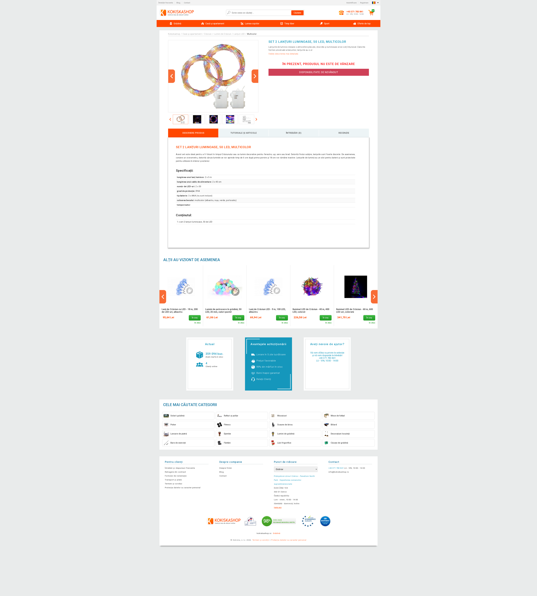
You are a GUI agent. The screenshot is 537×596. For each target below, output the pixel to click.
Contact (187, 3)
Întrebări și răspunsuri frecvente (180, 468)
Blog (178, 3)
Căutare (297, 12)
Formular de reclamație (176, 476)
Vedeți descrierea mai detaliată (283, 54)
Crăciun (208, 34)
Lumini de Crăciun (222, 34)
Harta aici (278, 507)
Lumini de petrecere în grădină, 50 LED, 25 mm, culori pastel (223, 310)
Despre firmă (225, 468)
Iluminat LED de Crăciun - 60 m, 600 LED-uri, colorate (354, 310)
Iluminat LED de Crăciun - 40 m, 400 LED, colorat (311, 310)
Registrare (364, 3)
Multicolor (252, 34)
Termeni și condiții (173, 484)
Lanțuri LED (239, 34)
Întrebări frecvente (165, 3)
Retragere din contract (175, 472)
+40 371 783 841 (327, 358)
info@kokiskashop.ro (338, 472)
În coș (194, 318)
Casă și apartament (192, 34)
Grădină (276, 533)
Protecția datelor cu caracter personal (183, 488)
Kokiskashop (174, 34)
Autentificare (351, 3)
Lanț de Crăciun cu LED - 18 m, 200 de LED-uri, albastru (180, 310)
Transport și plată (173, 480)
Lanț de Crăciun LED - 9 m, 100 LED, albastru (267, 310)
